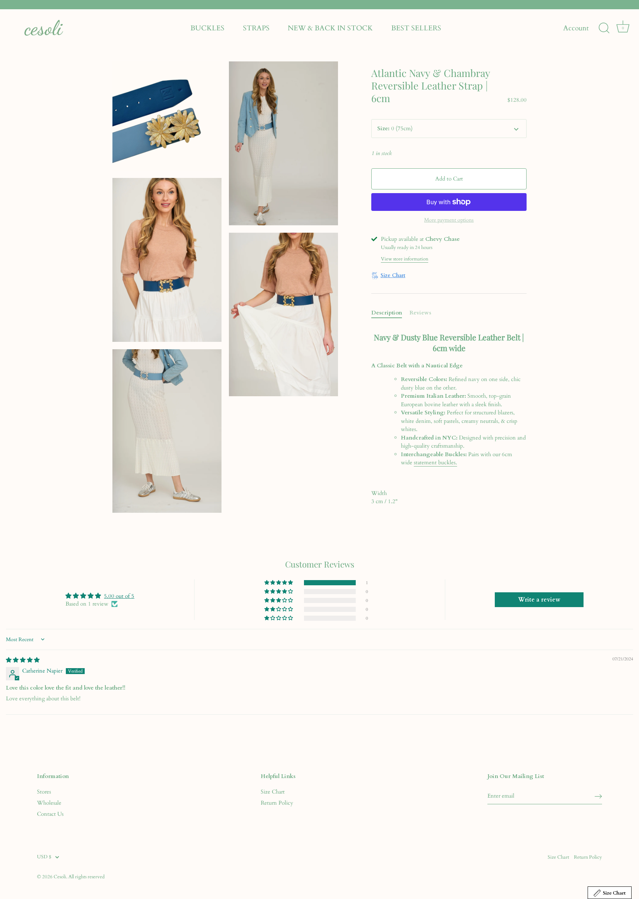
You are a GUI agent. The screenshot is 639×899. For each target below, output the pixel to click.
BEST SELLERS (416, 28)
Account (576, 28)
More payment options (449, 220)
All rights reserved (86, 876)
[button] (279, 582)
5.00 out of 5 (119, 596)
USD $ (44, 857)
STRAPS (256, 28)
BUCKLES (207, 28)
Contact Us (50, 814)
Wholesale (49, 803)
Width (379, 493)
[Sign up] (598, 796)
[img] (23, 660)
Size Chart (273, 791)
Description (386, 312)
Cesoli (60, 876)
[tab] (390, 313)
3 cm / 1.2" (384, 497)
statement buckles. (435, 462)
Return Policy (277, 803)
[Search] (604, 28)
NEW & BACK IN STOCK (330, 28)
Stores (44, 791)
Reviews (420, 312)
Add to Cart (449, 178)
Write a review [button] (539, 600)
